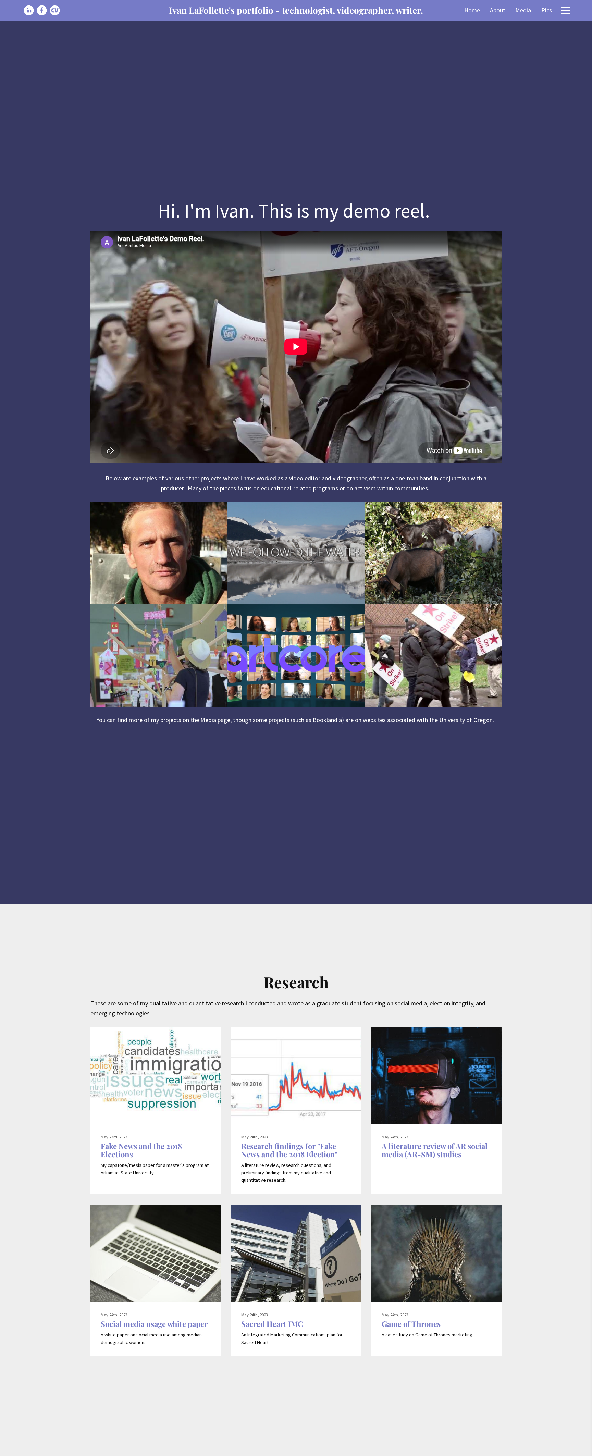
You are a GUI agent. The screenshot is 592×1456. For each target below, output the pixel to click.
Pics (546, 10)
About (497, 10)
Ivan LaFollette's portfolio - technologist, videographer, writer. (296, 10)
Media (523, 10)
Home (472, 10)
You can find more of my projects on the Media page (163, 720)
